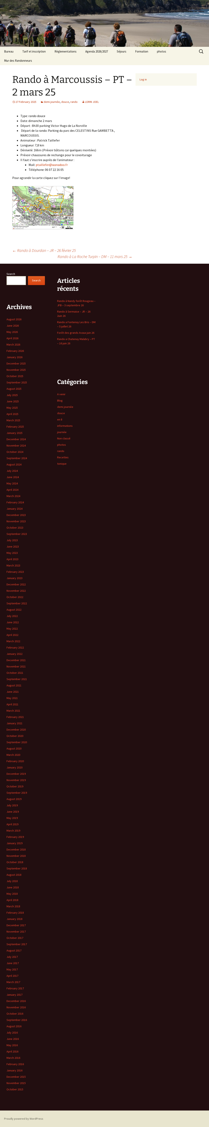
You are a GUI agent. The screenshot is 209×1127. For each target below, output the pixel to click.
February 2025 (15, 426)
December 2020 (16, 729)
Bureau (8, 51)
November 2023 (16, 521)
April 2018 (12, 900)
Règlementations (65, 51)
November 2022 (16, 591)
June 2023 (13, 546)
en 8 (59, 419)
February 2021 (15, 717)
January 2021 (14, 723)
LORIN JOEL (92, 102)
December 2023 (16, 515)
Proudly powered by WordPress (23, 1118)
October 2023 (15, 527)
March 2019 (13, 830)
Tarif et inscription (34, 51)
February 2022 (15, 647)
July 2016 (12, 1032)
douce (65, 102)
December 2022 (16, 584)
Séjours (121, 51)
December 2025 (16, 363)
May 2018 (12, 893)
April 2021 (12, 704)
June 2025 (13, 401)
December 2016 (16, 1001)
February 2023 (15, 572)
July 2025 (12, 395)
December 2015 (16, 1077)
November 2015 (16, 1083)
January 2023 (14, 578)
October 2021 (15, 673)
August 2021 (14, 685)
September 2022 (17, 603)
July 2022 (12, 616)
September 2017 (17, 944)
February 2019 (15, 837)
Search (11, 274)
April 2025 (12, 414)
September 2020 (17, 742)
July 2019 (12, 805)
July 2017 (12, 957)
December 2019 (16, 774)
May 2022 (12, 628)
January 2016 (14, 1070)
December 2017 (16, 925)
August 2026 (14, 319)
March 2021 (13, 710)
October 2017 (15, 938)
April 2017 (12, 976)
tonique (62, 463)
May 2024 (12, 483)
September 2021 (17, 679)
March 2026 (13, 344)
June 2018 (13, 887)
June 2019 (13, 811)
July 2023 (12, 540)
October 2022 (15, 597)
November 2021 (16, 666)
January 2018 (14, 919)
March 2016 (13, 1058)
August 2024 (14, 464)
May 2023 (12, 553)
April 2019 (12, 824)
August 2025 (14, 389)
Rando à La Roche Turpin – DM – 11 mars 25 (95, 256)
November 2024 (16, 445)
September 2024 (17, 458)
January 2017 (14, 994)
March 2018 (13, 906)
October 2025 (15, 376)
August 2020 (14, 748)
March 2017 (13, 982)
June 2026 (13, 325)
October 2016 (15, 1013)
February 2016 (15, 1064)
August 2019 (14, 799)
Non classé (63, 438)
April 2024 (12, 490)
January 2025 (14, 433)
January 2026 (14, 357)
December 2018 (16, 849)
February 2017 (15, 988)
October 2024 (15, 452)
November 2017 (16, 931)
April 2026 (12, 338)
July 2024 (12, 471)
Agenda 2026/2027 (96, 51)
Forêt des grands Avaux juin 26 (75, 333)
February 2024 (15, 502)
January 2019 (14, 843)
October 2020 (15, 736)
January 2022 (14, 654)
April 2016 (12, 1051)
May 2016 (12, 1045)
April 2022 (12, 635)
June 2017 (13, 963)
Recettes (63, 457)
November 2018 (16, 856)
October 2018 (15, 862)
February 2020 (15, 761)
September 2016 (17, 1020)
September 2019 (17, 792)
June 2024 (13, 477)
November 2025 (16, 370)
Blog (60, 400)
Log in (143, 79)
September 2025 (17, 382)
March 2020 (13, 755)
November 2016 (16, 1007)
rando (74, 102)
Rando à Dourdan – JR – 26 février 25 (44, 250)
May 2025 (12, 407)
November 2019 (16, 780)
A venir (61, 394)
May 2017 (12, 969)
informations (65, 426)
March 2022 (13, 641)
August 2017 (14, 950)
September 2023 (17, 534)
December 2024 (16, 439)
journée (62, 432)
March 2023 (13, 565)
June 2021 (13, 692)
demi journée (52, 102)
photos (161, 51)
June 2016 (13, 1039)
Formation (141, 51)
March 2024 (13, 496)
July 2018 (12, 881)
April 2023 (12, 559)
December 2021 (16, 660)
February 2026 (15, 351)
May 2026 (12, 332)
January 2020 (14, 767)
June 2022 (13, 622)
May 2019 (12, 818)
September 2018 (17, 868)
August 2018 (14, 875)
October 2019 (15, 786)
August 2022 (14, 609)
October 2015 (15, 1089)
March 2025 (13, 420)
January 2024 (14, 508)
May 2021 (12, 698)
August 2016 (14, 1026)
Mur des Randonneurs (18, 61)
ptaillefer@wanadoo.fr (52, 165)
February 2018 (15, 912)
